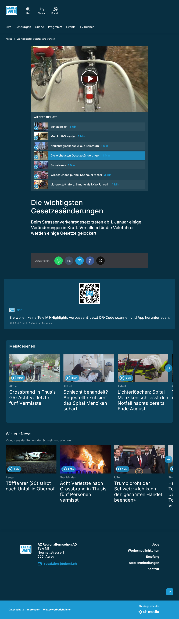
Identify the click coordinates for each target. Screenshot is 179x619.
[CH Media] (148, 611)
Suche (39, 27)
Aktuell (9, 39)
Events (71, 27)
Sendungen (23, 27)
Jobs (155, 544)
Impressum (33, 609)
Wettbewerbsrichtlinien (57, 609)
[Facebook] (90, 260)
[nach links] (10, 368)
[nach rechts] (168, 368)
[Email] (79, 260)
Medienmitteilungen (144, 563)
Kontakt (153, 569)
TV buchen (87, 27)
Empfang (152, 556)
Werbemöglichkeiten (143, 550)
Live (8, 27)
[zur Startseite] (11, 10)
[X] (100, 260)
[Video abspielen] (89, 79)
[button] (69, 260)
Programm (55, 27)
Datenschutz (16, 609)
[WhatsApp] (58, 260)
